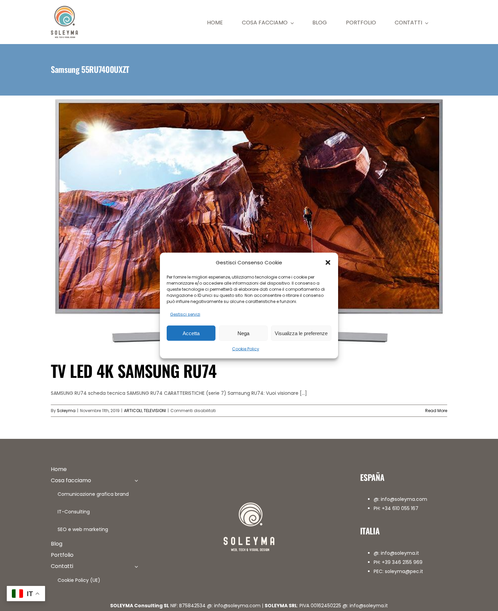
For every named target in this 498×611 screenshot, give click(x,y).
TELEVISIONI (155, 410)
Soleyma (66, 410)
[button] (328, 262)
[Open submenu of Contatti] (136, 566)
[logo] (64, 7)
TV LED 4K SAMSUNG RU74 (133, 371)
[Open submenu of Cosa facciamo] (136, 480)
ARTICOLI (133, 410)
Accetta (191, 333)
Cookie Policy (245, 349)
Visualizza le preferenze (301, 333)
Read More (436, 410)
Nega (243, 333)
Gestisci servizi (185, 314)
